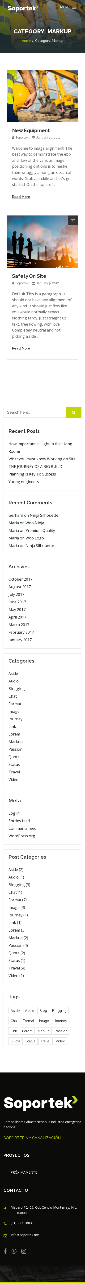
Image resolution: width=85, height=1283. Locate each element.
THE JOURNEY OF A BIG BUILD (35, 466)
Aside (13, 673)
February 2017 (21, 632)
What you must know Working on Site (42, 459)
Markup (15, 741)
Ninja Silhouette (44, 515)
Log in (14, 813)
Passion (15, 749)
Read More (21, 197)
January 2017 (20, 639)
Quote (14, 756)
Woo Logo (35, 538)
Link (12, 726)
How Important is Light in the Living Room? (40, 447)
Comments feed (22, 828)
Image (14, 711)
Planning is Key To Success (32, 474)
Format (14, 703)
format (28, 1021)
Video (13, 779)
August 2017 (19, 586)
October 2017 (20, 579)
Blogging (16, 688)
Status (14, 764)
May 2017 (17, 609)
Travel (14, 772)
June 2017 (17, 602)
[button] (65, 7)
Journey (15, 719)
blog (43, 1011)
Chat (12, 696)
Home (26, 40)
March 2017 (18, 624)
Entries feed (19, 820)
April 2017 (17, 617)
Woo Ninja (35, 522)
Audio (13, 681)
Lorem (14, 734)
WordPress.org (21, 836)
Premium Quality (40, 530)
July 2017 (16, 594)
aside (15, 1011)
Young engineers (23, 481)
